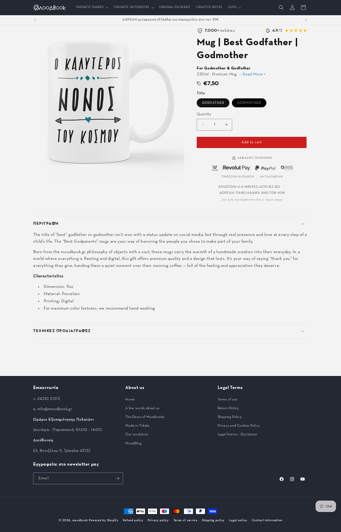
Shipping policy (213, 520)
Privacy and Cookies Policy (239, 425)
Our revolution (136, 434)
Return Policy (228, 408)
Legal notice (238, 520)
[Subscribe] (117, 478)
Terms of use (227, 399)
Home (130, 399)
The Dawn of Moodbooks (145, 417)
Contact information (267, 520)
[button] (92, 7)
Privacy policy (158, 520)
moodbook (80, 520)
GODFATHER (213, 103)
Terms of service (185, 520)
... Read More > (252, 74)
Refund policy (133, 520)
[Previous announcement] (34, 20)
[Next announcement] (306, 20)
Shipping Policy (230, 417)
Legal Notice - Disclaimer (238, 434)
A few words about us (142, 408)
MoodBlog (133, 443)
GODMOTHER (249, 103)
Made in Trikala (137, 425)
